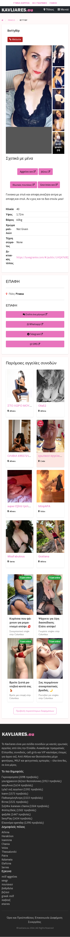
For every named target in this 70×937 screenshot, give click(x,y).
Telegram (35, 334)
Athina (43, 411)
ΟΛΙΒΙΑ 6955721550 (20, 456)
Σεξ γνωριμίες (39, 3)
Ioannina (7, 840)
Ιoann (5, 793)
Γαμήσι (53, 3)
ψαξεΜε (6, 814)
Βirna (5, 801)
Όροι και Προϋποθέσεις (20, 917)
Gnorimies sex (47, 185)
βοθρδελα (7, 888)
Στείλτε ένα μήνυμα (35, 314)
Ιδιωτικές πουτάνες (22, 185)
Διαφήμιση (56, 917)
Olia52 (42, 405)
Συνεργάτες (34, 921)
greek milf (8, 896)
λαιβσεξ (6, 900)
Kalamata (7, 859)
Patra (5, 855)
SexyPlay (7, 818)
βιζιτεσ (5, 892)
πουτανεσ (7, 884)
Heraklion (7, 836)
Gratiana (43, 556)
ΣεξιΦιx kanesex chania (15, 806)
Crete (42, 461)
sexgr (5, 880)
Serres (12, 561)
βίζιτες (44, 171)
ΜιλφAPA (44, 506)
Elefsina (6, 863)
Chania (6, 844)
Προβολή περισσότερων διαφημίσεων (35, 711)
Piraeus (20, 293)
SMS (35, 344)
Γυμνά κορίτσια (21, 3)
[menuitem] (21, 3)
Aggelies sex (26, 171)
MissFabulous (16, 556)
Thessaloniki (9, 851)
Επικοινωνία (42, 917)
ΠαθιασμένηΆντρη (12, 797)
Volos (42, 511)
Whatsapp (35, 324)
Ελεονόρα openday (13, 822)
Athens (12, 411)
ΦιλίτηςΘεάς (9, 810)
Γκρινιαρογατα (10, 777)
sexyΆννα (7, 785)
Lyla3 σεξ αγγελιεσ (12, 789)
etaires (6, 904)
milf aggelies (9, 876)
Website (16, 39)
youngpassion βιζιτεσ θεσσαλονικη (21, 781)
